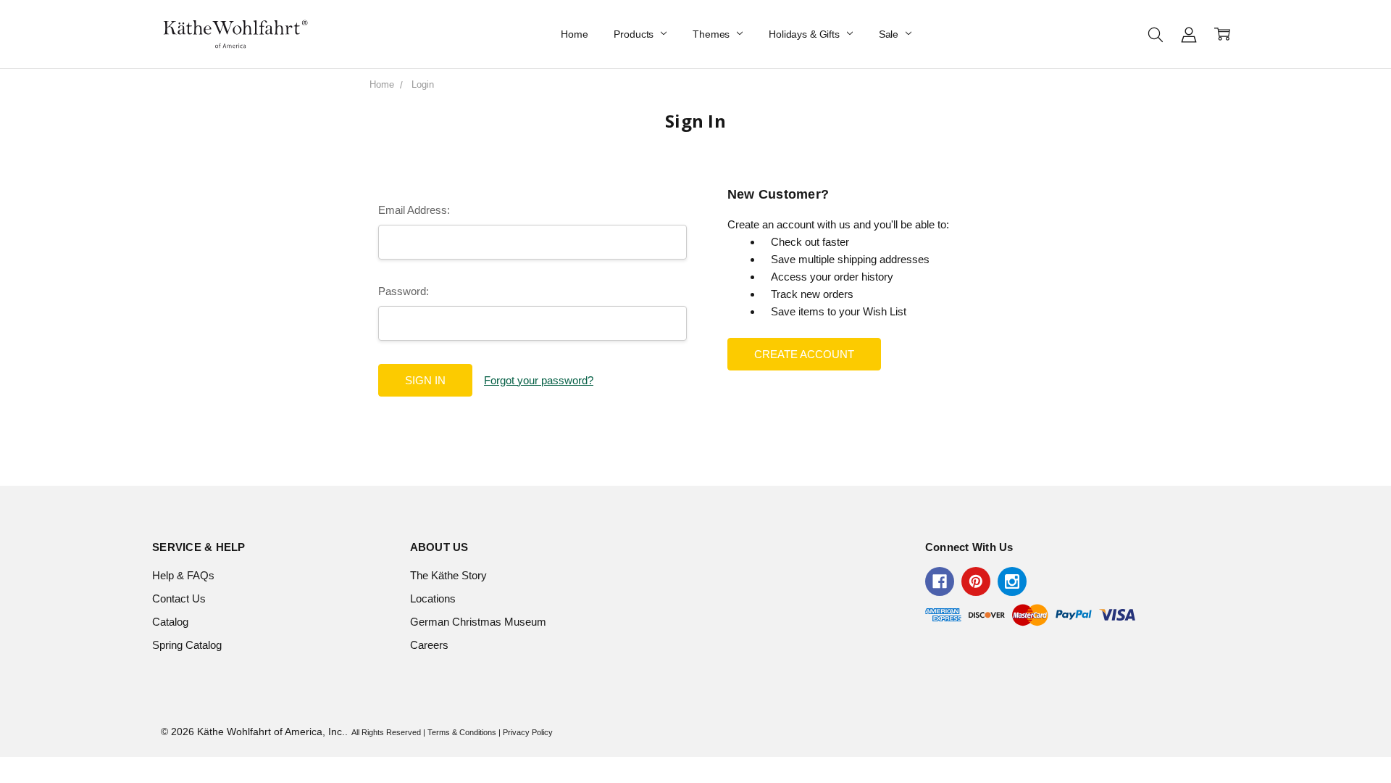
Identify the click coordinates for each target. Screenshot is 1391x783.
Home (574, 34)
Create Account (804, 354)
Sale (890, 34)
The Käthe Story (448, 575)
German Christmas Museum (478, 622)
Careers (429, 645)
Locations (433, 598)
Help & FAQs (183, 575)
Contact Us (179, 598)
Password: (403, 291)
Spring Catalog (187, 645)
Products (635, 34)
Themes (712, 34)
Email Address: (414, 210)
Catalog (170, 622)
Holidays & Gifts (806, 34)
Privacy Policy (528, 732)
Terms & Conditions (461, 732)
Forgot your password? (538, 380)
